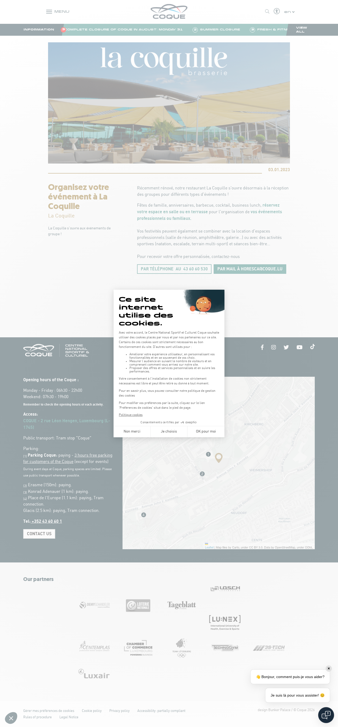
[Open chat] (326, 715)
